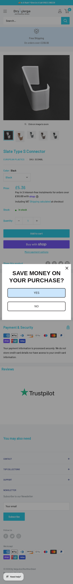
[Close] (67, 268)
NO (36, 306)
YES (36, 292)
